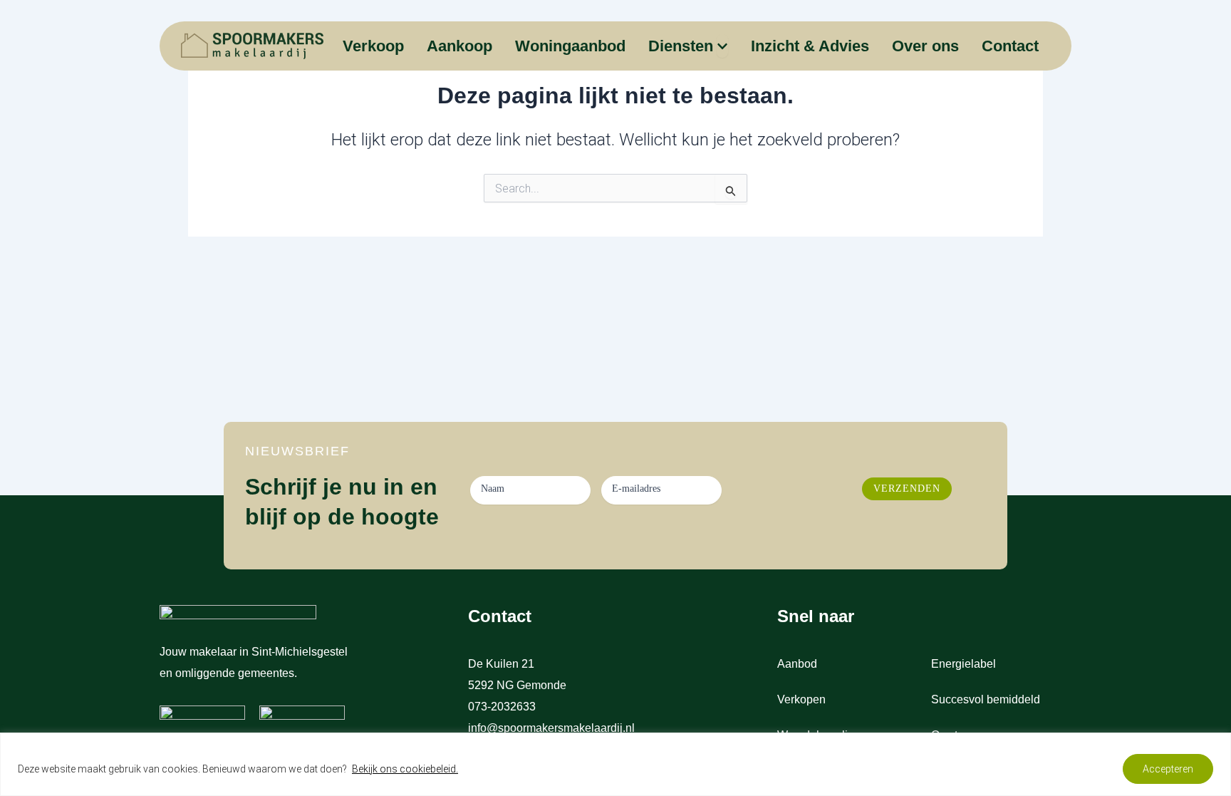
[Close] (1216, 744)
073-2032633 (503, 707)
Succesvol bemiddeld (985, 699)
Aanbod (797, 664)
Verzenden (906, 488)
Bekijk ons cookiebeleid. (405, 769)
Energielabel (963, 664)
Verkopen (801, 699)
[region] (615, 764)
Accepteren (1168, 769)
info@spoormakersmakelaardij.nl (551, 728)
